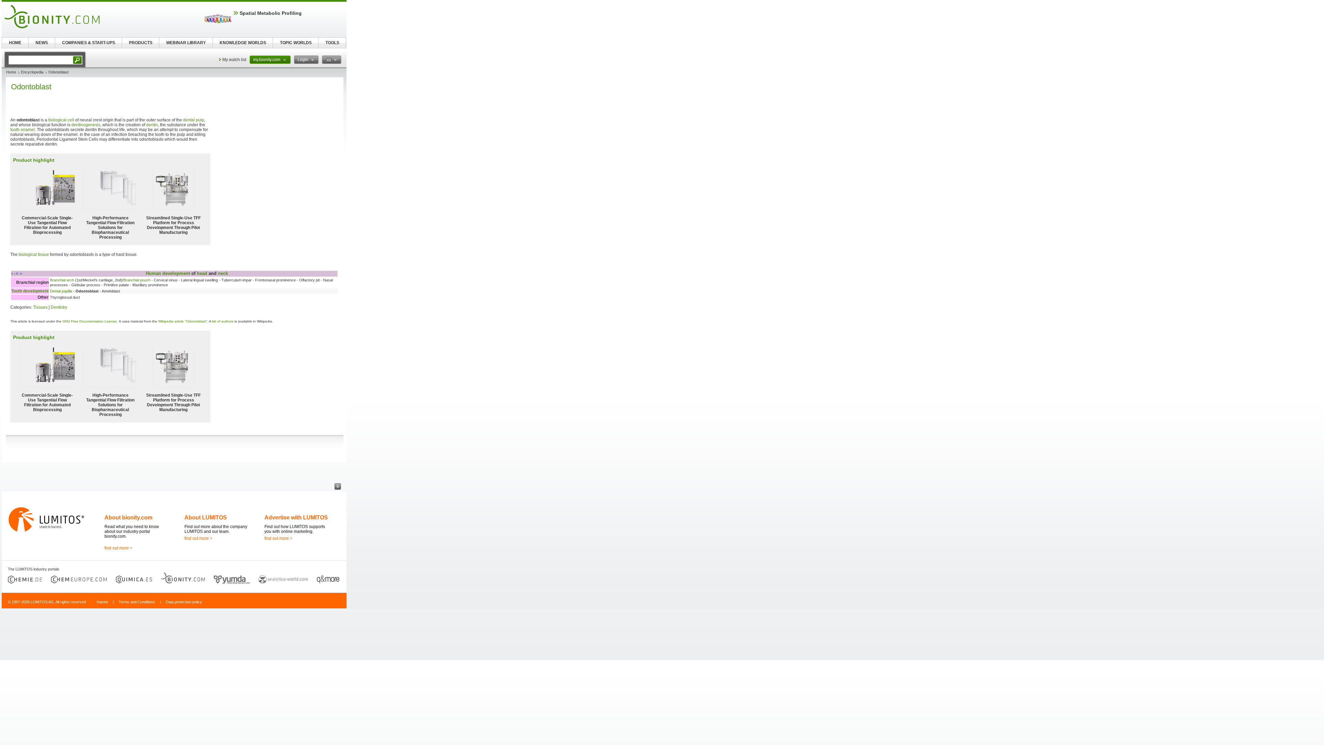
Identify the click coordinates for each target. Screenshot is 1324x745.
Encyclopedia (32, 72)
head (202, 273)
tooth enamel (22, 129)
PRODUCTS (140, 42)
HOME (15, 42)
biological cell (61, 120)
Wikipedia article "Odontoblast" (182, 321)
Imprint (102, 602)
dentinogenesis (85, 124)
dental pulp (193, 120)
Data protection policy (184, 602)
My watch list (234, 59)
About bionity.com (128, 517)
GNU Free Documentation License (89, 321)
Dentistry (59, 307)
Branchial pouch (136, 280)
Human (153, 273)
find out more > (118, 548)
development (176, 273)
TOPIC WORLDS (296, 42)
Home (11, 72)
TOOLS (332, 42)
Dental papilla (61, 291)
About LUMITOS (205, 517)
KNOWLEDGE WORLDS (243, 42)
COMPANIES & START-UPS (88, 42)
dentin (152, 124)
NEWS (42, 42)
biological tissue (34, 254)
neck (223, 273)
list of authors (222, 321)
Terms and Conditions (137, 602)
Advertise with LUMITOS (296, 517)
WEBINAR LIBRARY (186, 42)
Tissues (40, 307)
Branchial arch (62, 280)
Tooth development (30, 291)
